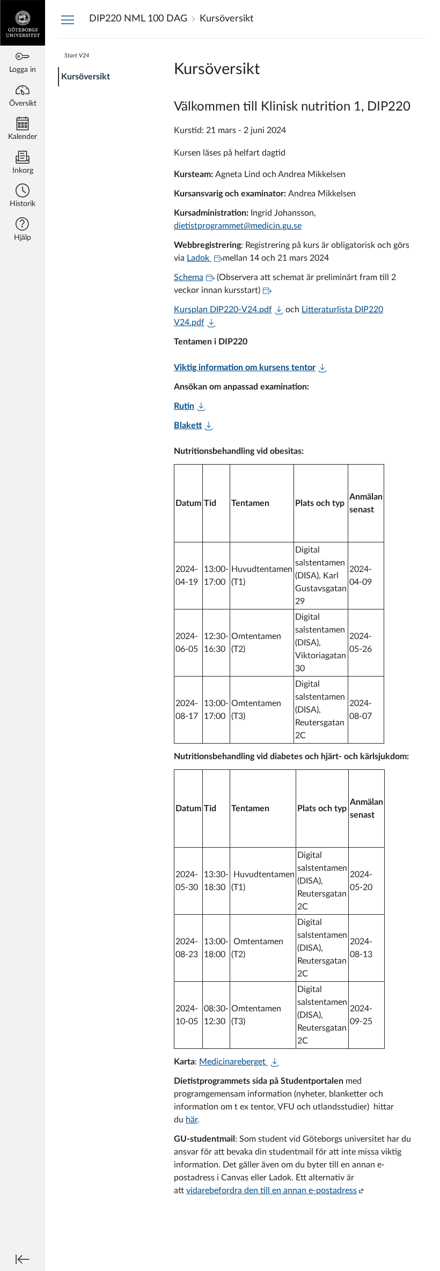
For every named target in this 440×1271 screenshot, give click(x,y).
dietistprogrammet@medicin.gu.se (238, 226)
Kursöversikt (85, 76)
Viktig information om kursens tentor (245, 367)
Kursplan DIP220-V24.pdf (223, 309)
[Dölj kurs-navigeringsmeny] (67, 19)
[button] (22, 197)
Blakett (188, 425)
